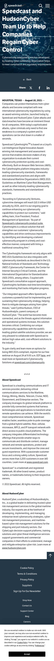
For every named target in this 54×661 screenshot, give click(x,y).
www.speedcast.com (37, 462)
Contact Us (27, 605)
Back (28, 79)
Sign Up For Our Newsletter (27, 591)
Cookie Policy (27, 568)
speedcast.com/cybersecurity (29, 362)
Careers (27, 621)
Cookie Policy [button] (22, 643)
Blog (27, 616)
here (43, 355)
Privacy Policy (27, 579)
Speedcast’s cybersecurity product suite (22, 223)
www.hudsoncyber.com (14, 548)
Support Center (27, 611)
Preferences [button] (39, 646)
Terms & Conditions (27, 573)
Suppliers (27, 585)
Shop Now (27, 600)
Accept (27, 654)
